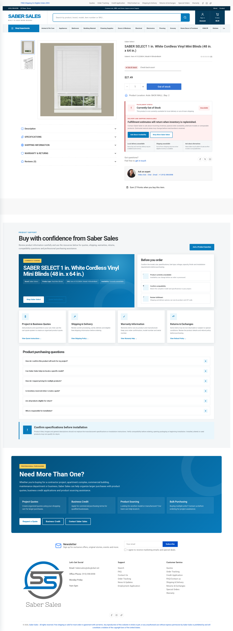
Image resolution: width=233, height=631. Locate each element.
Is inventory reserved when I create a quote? (42, 391)
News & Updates (125, 582)
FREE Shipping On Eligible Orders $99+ (35, 3)
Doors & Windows (124, 28)
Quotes (92, 3)
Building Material (90, 28)
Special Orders (184, 3)
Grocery (173, 28)
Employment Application (129, 586)
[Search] (185, 17)
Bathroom (75, 28)
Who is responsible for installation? (38, 411)
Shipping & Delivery (149, 3)
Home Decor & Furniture (189, 28)
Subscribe (170, 544)
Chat (150, 175)
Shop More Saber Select (161, 135)
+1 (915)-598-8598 (166, 175)
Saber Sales (33, 625)
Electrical (139, 28)
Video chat (142, 175)
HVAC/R (205, 28)
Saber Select (129, 42)
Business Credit (53, 521)
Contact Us (123, 575)
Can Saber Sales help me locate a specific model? (44, 371)
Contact (222, 8)
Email (155, 175)
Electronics (151, 28)
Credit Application (118, 3)
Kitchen (215, 28)
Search (121, 568)
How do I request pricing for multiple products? (43, 381)
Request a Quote (30, 521)
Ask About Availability (138, 135)
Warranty (195, 3)
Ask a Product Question (202, 247)
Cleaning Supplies (106, 28)
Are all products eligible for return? (38, 401)
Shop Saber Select (34, 299)
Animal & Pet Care (48, 28)
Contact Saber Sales (78, 521)
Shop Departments (22, 28)
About (215, 8)
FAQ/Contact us (134, 3)
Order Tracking (103, 3)
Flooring (162, 28)
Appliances (63, 28)
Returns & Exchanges (168, 3)
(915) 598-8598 (13, 8)
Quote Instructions (56, 299)
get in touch (140, 161)
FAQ (119, 571)
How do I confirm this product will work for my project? (46, 361)
